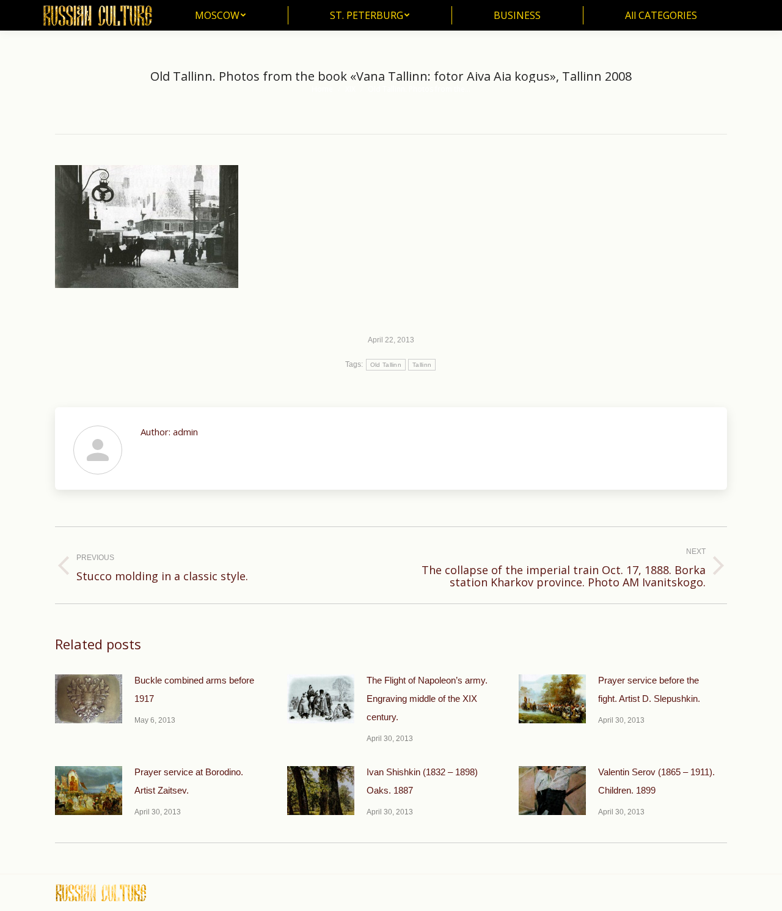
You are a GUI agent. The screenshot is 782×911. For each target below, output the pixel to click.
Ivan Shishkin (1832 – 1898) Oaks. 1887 (422, 781)
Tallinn (421, 364)
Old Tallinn (385, 364)
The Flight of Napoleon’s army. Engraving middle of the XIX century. (427, 698)
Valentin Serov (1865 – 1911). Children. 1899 (656, 781)
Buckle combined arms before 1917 (194, 689)
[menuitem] (220, 15)
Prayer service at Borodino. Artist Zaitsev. (188, 781)
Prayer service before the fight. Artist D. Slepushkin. (649, 689)
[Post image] (88, 698)
